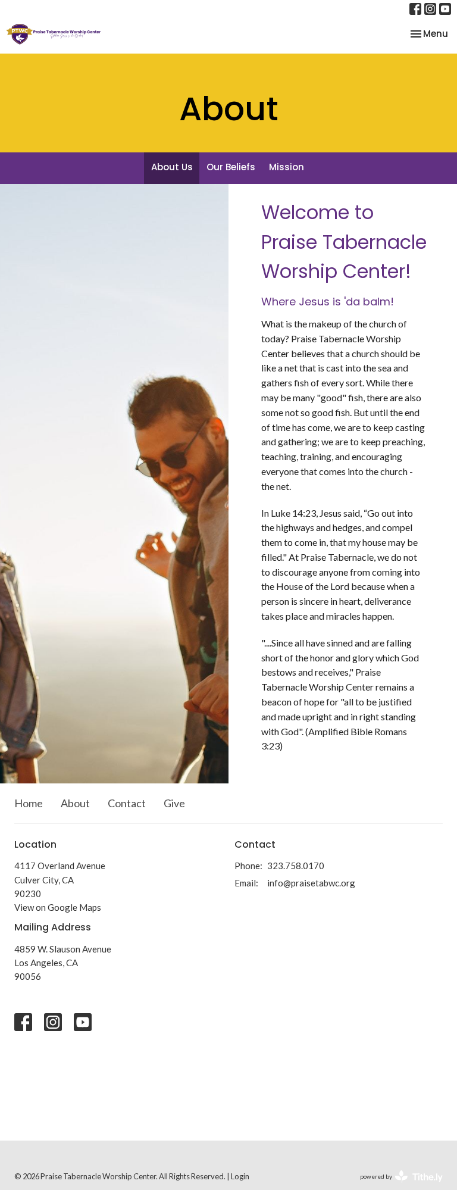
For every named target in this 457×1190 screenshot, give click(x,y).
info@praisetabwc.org (311, 882)
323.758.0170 (295, 865)
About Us (172, 167)
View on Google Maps (57, 907)
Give (174, 803)
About (75, 803)
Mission (286, 167)
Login (240, 1176)
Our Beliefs (230, 167)
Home (28, 803)
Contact (127, 803)
